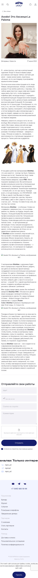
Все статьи (7, 11)
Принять (19, 575)
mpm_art (8, 465)
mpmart (8, 468)
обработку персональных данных (22, 449)
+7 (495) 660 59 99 (19, 489)
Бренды (4, 500)
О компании (5, 522)
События (4, 507)
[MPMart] (19, 4)
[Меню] (2, 4)
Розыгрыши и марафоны (10, 510)
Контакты (4, 529)
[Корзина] (30, 4)
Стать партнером (7, 525)
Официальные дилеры (9, 513)
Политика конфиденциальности (12, 544)
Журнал (4, 503)
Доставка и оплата (8, 538)
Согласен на (18, 449)
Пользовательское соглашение (12, 541)
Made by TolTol (19, 559)
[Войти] (35, 4)
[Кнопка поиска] (7, 4)
